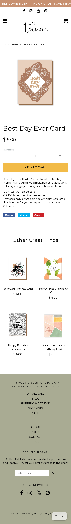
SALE (35, 413)
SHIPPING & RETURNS (35, 403)
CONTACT (35, 437)
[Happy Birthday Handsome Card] (18, 325)
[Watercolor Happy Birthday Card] (53, 325)
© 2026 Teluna (11, 513)
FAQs (35, 398)
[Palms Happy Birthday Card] (53, 269)
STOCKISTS (35, 408)
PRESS (35, 432)
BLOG (36, 441)
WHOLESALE (35, 393)
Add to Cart (35, 167)
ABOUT (35, 427)
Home (6, 44)
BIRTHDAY (16, 44)
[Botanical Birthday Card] (18, 269)
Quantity (8, 149)
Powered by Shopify (31, 513)
